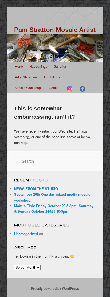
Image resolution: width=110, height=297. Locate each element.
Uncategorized (26, 233)
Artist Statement (26, 77)
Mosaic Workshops (28, 87)
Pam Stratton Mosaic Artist (55, 29)
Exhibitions (52, 77)
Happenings (38, 66)
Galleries (60, 66)
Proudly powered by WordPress (55, 288)
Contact (54, 87)
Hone (19, 66)
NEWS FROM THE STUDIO (36, 188)
